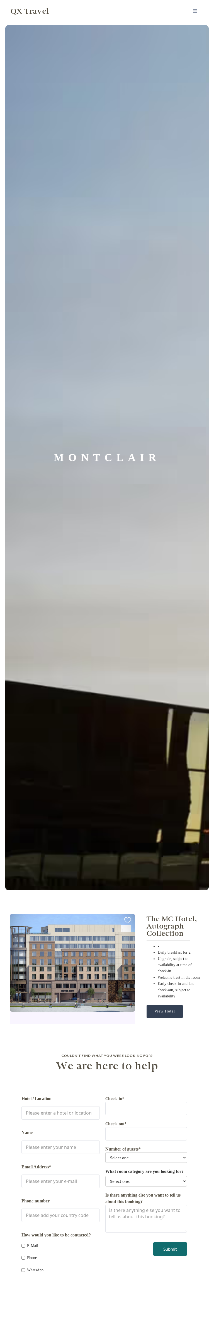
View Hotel (164, 1011)
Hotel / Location (36, 1098)
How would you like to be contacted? (56, 1235)
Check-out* (116, 1123)
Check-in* (114, 1098)
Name (27, 1132)
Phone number (35, 1201)
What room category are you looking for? (144, 1171)
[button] (195, 11)
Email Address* (36, 1166)
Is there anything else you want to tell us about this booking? (143, 1198)
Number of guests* (123, 1149)
